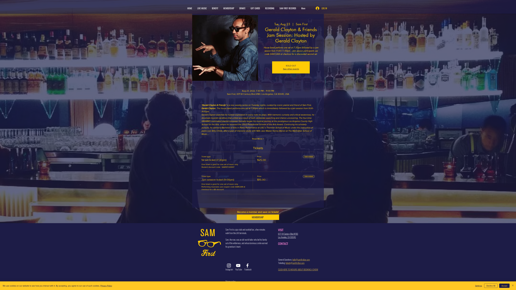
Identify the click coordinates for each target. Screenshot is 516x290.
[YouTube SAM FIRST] (238, 265)
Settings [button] (478, 285)
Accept (504, 285)
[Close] (512, 286)
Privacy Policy (106, 285)
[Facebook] (247, 265)
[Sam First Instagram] (229, 265)
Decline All (490, 285)
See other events (291, 69)
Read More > (258, 139)
